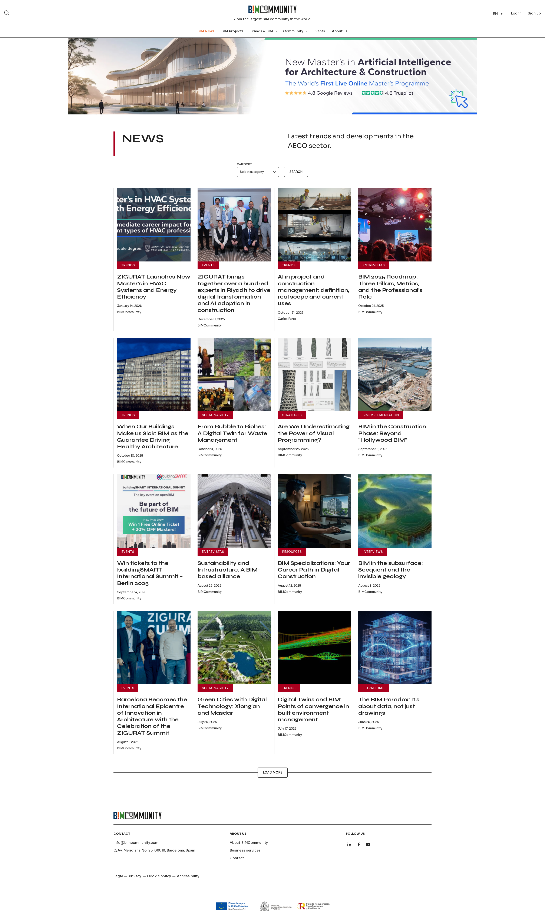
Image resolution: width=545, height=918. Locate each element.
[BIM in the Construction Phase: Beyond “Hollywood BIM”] (395, 374)
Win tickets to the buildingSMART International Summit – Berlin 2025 (150, 573)
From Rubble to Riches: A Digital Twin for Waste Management (232, 433)
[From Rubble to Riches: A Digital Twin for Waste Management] (234, 374)
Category (244, 164)
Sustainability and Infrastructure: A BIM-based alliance (229, 570)
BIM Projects (232, 31)
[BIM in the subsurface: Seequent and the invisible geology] (395, 511)
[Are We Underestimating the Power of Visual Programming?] (314, 374)
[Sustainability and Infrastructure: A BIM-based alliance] (234, 511)
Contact (237, 858)
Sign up (534, 13)
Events (319, 31)
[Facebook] (358, 844)
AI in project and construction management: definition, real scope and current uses (313, 290)
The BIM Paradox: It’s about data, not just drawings (388, 706)
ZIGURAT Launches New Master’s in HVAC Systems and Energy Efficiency (153, 287)
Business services (245, 850)
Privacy (135, 876)
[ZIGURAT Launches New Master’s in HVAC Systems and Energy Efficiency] (154, 225)
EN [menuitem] (495, 13)
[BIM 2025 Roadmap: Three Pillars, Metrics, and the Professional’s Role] (395, 225)
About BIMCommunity (249, 842)
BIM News (206, 31)
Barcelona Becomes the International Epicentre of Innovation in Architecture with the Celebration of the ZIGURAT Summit (152, 716)
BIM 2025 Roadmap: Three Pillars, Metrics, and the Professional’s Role (390, 287)
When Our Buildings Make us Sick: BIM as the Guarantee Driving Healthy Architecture (152, 436)
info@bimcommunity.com (135, 842)
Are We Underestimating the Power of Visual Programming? (314, 433)
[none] (498, 14)
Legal (118, 876)
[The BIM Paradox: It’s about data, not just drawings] (395, 647)
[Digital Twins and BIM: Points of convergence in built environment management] (314, 647)
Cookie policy (159, 876)
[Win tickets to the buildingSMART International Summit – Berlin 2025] (154, 511)
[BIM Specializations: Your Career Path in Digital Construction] (314, 511)
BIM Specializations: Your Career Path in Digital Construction (314, 570)
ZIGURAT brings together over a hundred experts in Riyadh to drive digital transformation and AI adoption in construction (234, 293)
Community (293, 31)
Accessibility (188, 876)
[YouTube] (368, 844)
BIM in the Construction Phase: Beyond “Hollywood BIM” (392, 433)
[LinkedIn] (349, 844)
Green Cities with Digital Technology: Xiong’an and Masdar (232, 706)
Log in (516, 13)
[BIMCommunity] (272, 9)
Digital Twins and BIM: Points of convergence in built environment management (313, 709)
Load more (272, 772)
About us (339, 31)
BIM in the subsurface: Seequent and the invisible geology (390, 570)
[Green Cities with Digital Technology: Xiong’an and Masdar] (234, 647)
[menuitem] (498, 14)
